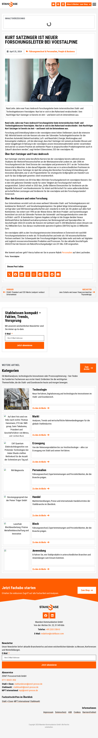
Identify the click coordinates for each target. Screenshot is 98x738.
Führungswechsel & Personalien (43, 51)
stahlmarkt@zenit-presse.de (25, 687)
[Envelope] (53, 4)
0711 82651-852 (9, 680)
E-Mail (8, 334)
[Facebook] (58, 4)
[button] (9, 274)
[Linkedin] (63, 4)
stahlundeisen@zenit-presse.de (28, 684)
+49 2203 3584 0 (53, 629)
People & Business (66, 51)
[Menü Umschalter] (94, 4)
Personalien (67, 252)
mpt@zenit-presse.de (28, 690)
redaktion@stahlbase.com (52, 633)
